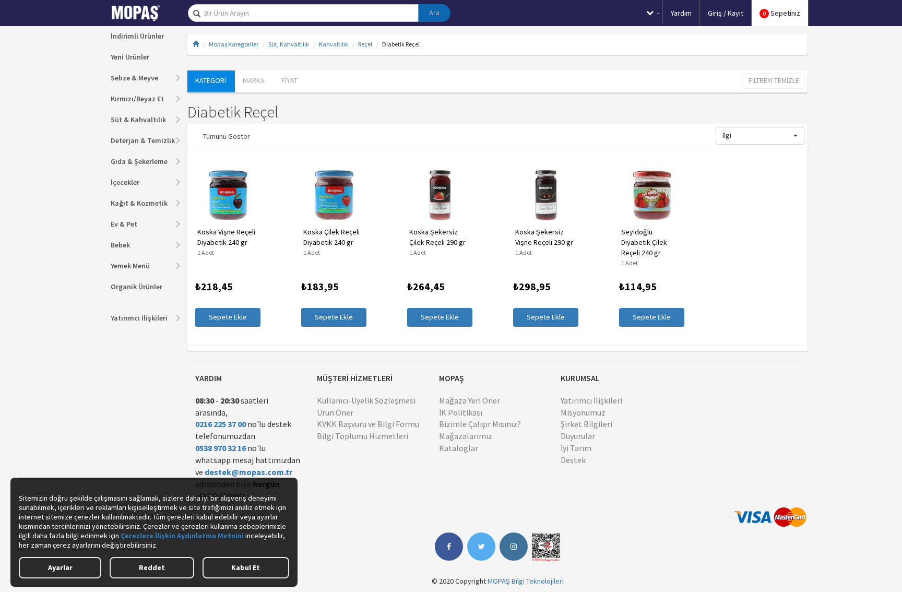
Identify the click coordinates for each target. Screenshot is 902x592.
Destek (573, 460)
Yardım (681, 13)
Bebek (120, 245)
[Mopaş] (143, 13)
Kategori (210, 80)
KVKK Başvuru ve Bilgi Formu (368, 424)
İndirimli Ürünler (137, 36)
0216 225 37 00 (220, 424)
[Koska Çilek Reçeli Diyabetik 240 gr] (333, 195)
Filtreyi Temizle (774, 80)
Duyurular (578, 436)
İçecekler (125, 182)
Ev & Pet (124, 224)
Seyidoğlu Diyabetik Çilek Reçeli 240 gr (644, 242)
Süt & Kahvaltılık (138, 119)
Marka (254, 80)
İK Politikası (460, 412)
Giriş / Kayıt (725, 13)
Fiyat (289, 80)
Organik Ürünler (136, 286)
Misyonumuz (583, 412)
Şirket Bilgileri (586, 424)
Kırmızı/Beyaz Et (137, 98)
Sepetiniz (781, 13)
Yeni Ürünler (130, 57)
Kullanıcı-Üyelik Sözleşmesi (366, 400)
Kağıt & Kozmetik (139, 203)
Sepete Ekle (228, 317)
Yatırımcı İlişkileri (139, 318)
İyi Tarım (576, 448)
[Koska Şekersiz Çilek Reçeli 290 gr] (439, 195)
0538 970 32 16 (220, 448)
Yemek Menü (130, 265)
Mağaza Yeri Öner (469, 400)
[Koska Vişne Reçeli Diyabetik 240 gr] (227, 195)
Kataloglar (458, 448)
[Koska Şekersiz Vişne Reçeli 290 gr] (545, 195)
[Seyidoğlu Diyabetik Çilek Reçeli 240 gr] (651, 195)
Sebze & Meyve (134, 77)
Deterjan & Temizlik (143, 140)
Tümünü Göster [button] (226, 136)
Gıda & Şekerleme (139, 161)
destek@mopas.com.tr (248, 472)
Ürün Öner (335, 412)
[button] (760, 136)
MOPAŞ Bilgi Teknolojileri (526, 581)
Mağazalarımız (465, 436)
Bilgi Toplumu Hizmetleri (362, 436)
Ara (434, 12)
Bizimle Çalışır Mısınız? (480, 424)
